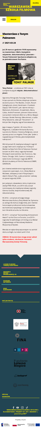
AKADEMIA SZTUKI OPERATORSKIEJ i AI (9, 273)
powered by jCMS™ (20, 414)
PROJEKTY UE (20, 412)
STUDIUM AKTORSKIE (7, 281)
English (13, 19)
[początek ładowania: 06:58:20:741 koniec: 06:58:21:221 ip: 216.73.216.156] (13, 407)
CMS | (4, 410)
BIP (27, 412)
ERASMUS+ (33, 412)
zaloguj (36, 3)
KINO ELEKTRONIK (7, 289)
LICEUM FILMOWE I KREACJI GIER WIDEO (10, 264)
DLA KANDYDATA (9, 412)
